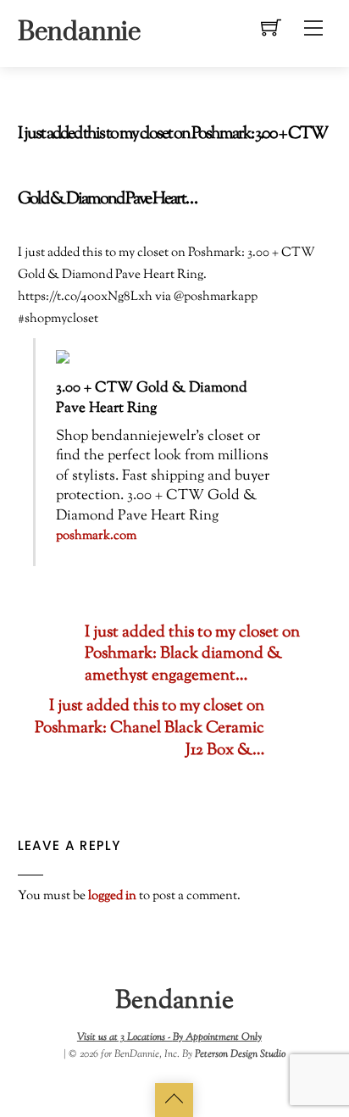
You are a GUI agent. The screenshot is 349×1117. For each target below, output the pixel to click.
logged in (112, 895)
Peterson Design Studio (240, 1054)
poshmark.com (96, 536)
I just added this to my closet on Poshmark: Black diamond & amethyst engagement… (192, 655)
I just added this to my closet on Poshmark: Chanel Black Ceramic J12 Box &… (149, 729)
